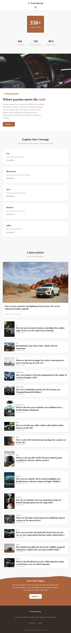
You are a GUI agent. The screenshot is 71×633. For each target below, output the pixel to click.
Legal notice (32, 623)
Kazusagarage (35, 3)
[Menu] (35, 7)
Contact (40, 623)
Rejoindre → (35, 596)
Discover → (8, 124)
